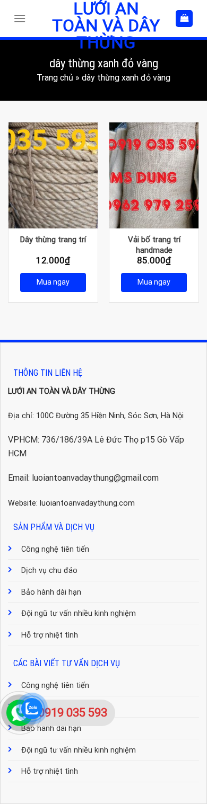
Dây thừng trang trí (53, 239)
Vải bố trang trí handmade (154, 245)
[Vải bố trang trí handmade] (154, 175)
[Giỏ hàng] (184, 19)
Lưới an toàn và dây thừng (106, 25)
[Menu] (22, 18)
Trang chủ (55, 78)
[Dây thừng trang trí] (53, 175)
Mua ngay (53, 282)
